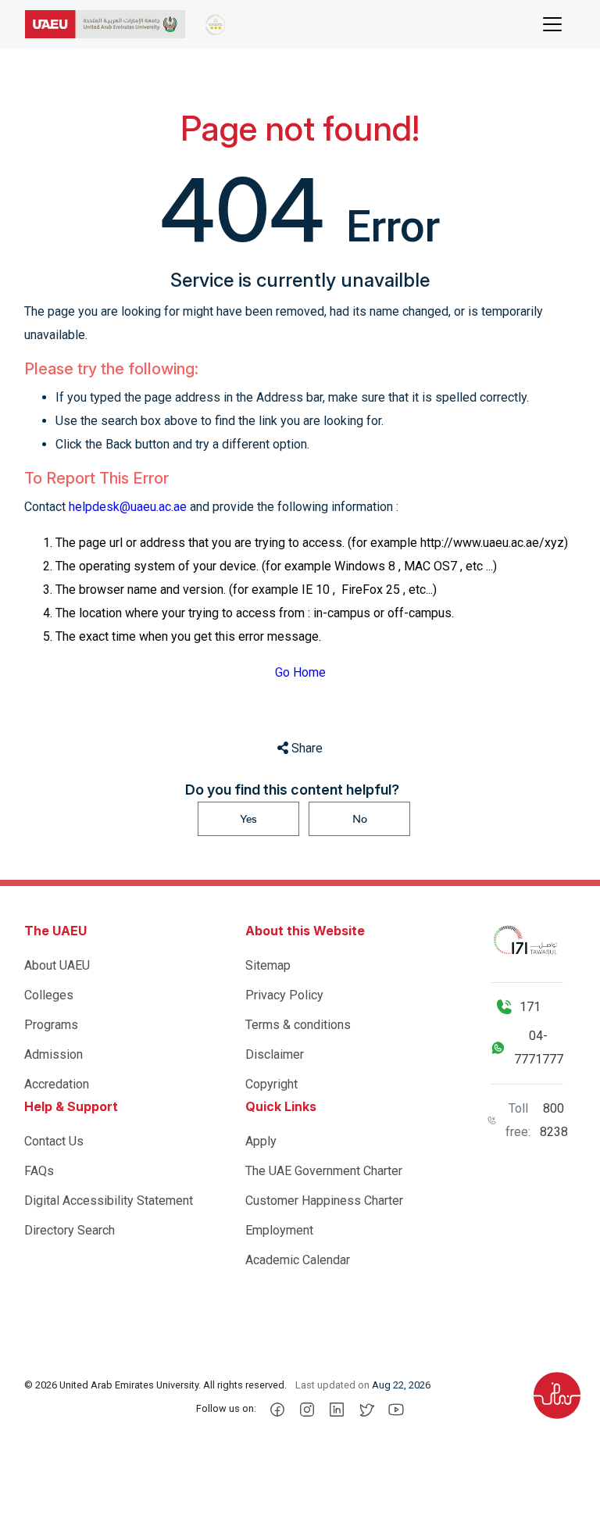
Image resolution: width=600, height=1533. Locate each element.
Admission (53, 1054)
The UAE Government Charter (323, 1170)
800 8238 (554, 1120)
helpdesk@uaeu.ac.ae (128, 506)
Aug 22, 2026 (401, 1385)
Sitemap (268, 965)
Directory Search (69, 1230)
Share (305, 748)
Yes (248, 819)
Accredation (56, 1084)
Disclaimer (274, 1054)
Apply (261, 1141)
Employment (279, 1230)
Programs (51, 1024)
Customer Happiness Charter (324, 1200)
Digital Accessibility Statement (108, 1200)
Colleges (48, 995)
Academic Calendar (297, 1259)
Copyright (271, 1084)
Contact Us (54, 1141)
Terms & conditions (298, 1024)
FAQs (39, 1170)
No (359, 819)
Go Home (300, 672)
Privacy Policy (284, 995)
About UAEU (57, 965)
